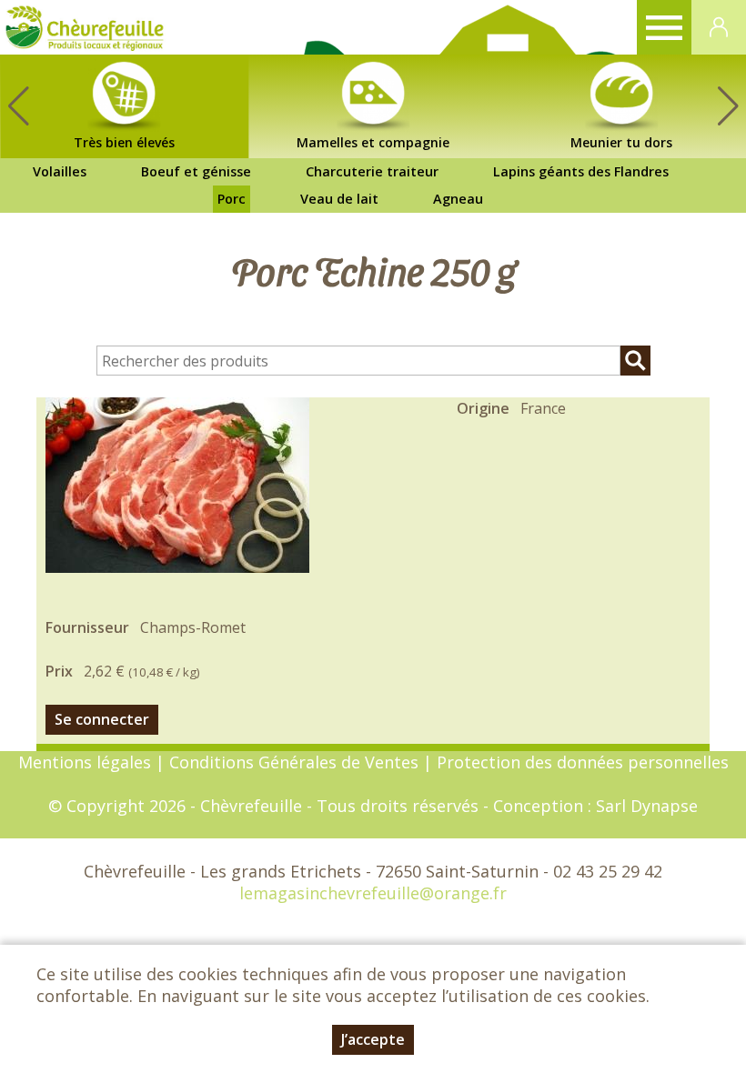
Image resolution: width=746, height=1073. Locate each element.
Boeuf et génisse (196, 171)
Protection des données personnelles (583, 762)
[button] (728, 106)
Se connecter (102, 719)
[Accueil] (84, 27)
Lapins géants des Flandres (581, 171)
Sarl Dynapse (647, 806)
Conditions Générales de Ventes (296, 762)
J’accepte (373, 1039)
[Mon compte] (718, 27)
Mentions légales (84, 762)
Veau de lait (339, 198)
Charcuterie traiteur (372, 171)
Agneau (458, 198)
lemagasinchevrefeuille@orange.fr (373, 893)
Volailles (59, 171)
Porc (231, 198)
